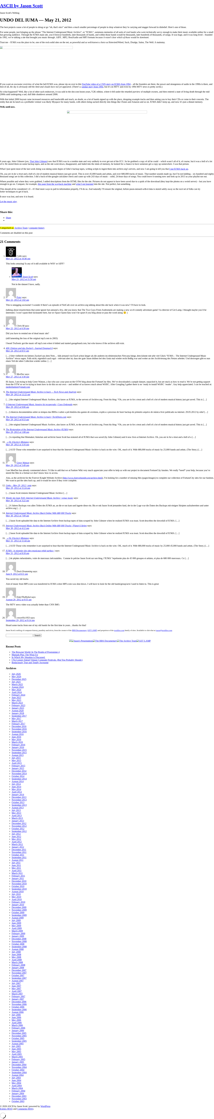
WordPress (45, 1106)
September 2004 (19, 1072)
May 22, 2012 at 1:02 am (17, 300)
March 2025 (17, 684)
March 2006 (17, 1025)
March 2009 (17, 931)
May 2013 (16, 813)
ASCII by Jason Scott (21, 5)
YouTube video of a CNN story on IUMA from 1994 (106, 84)
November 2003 (19, 1098)
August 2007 (18, 980)
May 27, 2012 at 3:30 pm (17, 377)
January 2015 (18, 768)
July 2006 (16, 1015)
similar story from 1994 (92, 87)
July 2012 (16, 834)
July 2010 (16, 894)
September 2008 (19, 946)
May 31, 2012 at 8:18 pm (17, 553)
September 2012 (19, 831)
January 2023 (18, 708)
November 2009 (19, 910)
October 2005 (18, 1038)
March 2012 (17, 844)
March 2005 (17, 1056)
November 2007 (19, 973)
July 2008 (16, 952)
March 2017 (17, 721)
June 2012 (16, 836)
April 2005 (17, 1054)
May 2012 (16, 839)
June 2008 (16, 954)
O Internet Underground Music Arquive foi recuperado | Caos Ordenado (39, 404)
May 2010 (16, 897)
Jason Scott (27, 276)
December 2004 (19, 1064)
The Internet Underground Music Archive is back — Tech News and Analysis (41, 392)
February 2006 (18, 1028)
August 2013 (18, 807)
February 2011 (18, 876)
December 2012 (19, 823)
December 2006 (19, 1001)
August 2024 (18, 687)
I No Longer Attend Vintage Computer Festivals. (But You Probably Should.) (47, 660)
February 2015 (18, 765)
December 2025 (19, 679)
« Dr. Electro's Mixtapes (17, 442)
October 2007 (18, 975)
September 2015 (19, 752)
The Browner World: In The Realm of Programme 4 (36, 652)
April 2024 (17, 692)
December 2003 (19, 1096)
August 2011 (17, 860)
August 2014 (18, 781)
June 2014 (16, 786)
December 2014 (19, 771)
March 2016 (17, 742)
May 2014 (16, 789)
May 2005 (16, 1051)
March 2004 (17, 1088)
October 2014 (18, 776)
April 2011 (17, 870)
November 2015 (19, 750)
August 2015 (18, 755)
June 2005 (16, 1049)
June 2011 (16, 865)
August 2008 (18, 949)
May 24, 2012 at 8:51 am (17, 351)
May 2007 (16, 988)
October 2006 (18, 1007)
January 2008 (18, 967)
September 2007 (19, 978)
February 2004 (18, 1091)
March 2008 (17, 962)
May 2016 (16, 739)
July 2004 (16, 1077)
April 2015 (17, 763)
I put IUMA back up (178, 169)
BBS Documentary (79, 630)
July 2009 (16, 920)
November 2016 (19, 729)
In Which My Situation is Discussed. (28, 657)
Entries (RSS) (6, 1109)
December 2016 (19, 726)
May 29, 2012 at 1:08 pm (17, 432)
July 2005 (16, 1046)
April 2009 (17, 928)
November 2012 (19, 826)
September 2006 (19, 1009)
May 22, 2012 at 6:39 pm (17, 328)
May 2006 (16, 1020)
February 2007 (18, 996)
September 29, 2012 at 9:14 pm (20, 620)
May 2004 (16, 1083)
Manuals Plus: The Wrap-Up (25, 654)
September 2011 (19, 857)
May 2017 (16, 718)
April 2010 (17, 899)
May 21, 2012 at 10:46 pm (18, 258)
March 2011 (17, 873)
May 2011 (16, 868)
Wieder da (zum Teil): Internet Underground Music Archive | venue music (39, 498)
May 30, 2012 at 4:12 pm (17, 528)
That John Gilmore (38, 161)
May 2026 (16, 676)
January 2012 (18, 847)
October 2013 (18, 802)
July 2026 (16, 674)
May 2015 (16, 760)
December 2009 (19, 907)
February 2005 (18, 1059)
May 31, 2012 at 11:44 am (18, 541)
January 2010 (18, 904)
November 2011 (19, 852)
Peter (19, 297)
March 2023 (17, 703)
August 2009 (18, 918)
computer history (37, 228)
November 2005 (19, 1036)
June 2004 (16, 1080)
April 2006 (17, 1022)
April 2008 (17, 959)
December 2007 (19, 970)
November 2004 (19, 1067)
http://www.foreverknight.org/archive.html (82, 478)
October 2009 (18, 912)
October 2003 (18, 1101)
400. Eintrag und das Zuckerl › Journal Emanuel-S (29, 348)
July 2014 (16, 784)
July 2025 (16, 682)
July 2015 (16, 758)
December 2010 (19, 881)
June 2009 (16, 923)
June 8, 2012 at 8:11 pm (17, 574)
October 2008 (18, 944)
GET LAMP (92, 630)
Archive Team (21, 228)
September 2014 (19, 779)
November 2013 (19, 800)
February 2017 (18, 723)
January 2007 (18, 999)
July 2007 (16, 983)
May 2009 (16, 925)
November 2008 (19, 941)
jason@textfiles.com (164, 630)
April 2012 (17, 841)
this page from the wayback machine (54, 184)
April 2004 (17, 1085)
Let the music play (8, 201)
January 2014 (18, 794)
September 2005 (19, 1041)
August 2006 (18, 1012)
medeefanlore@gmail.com (18, 387)
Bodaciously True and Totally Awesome (30, 662)
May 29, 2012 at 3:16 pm (17, 444)
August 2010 (18, 891)
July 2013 (16, 810)
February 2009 (18, 933)
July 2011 (16, 862)
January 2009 (18, 936)
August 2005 (18, 1043)
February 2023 (18, 705)
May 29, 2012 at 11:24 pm (18, 488)
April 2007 (17, 991)
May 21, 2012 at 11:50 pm (24, 279)
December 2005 (19, 1033)
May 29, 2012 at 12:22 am (18, 394)
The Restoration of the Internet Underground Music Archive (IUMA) (37, 429)
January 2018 (18, 713)
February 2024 (18, 695)
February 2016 (18, 744)
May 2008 (16, 957)
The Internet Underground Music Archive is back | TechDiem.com (36, 417)
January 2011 (18, 878)
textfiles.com (119, 630)
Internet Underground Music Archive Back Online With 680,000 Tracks (38, 513)
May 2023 (16, 700)
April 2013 (17, 815)
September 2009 (19, 915)
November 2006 (19, 1004)
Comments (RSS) (25, 1109)
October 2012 (18, 828)
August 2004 (18, 1075)
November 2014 (19, 773)
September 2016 (19, 731)
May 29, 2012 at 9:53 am (17, 419)
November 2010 (19, 883)
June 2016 (16, 737)
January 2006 (18, 1030)
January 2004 (18, 1093)
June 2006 (16, 1017)
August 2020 (18, 710)
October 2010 (18, 886)
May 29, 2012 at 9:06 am (17, 407)
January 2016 (18, 747)
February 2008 (18, 965)
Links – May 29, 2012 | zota (18, 485)
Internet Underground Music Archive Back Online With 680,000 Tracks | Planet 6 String (46, 525)
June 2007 (16, 986)
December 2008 (19, 939)
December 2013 (19, 797)
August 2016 (18, 734)
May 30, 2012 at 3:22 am (17, 500)
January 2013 (18, 821)
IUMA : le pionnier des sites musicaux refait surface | (30, 550)
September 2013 (19, 805)
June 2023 (16, 697)
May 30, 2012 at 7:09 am (17, 515)
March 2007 (17, 994)
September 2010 (19, 889)
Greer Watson (23, 462)
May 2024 (16, 689)
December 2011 (19, 849)
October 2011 (18, 855)
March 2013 (17, 818)
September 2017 (19, 716)
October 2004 (18, 1070)
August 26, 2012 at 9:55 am (18, 599)
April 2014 (17, 792)
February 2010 (18, 902)
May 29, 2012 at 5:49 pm (17, 465)
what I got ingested (84, 184)
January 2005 (18, 1062)
